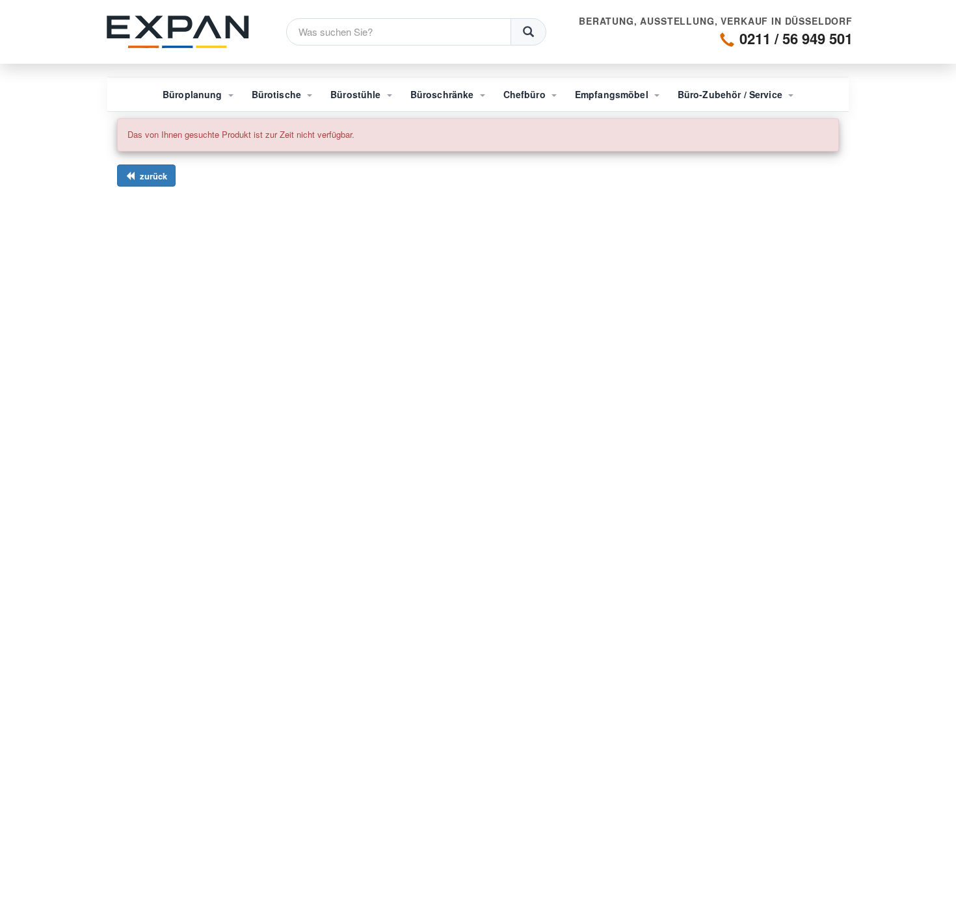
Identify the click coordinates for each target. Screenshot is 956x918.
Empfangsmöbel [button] (613, 94)
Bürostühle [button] (357, 94)
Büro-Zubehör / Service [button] (731, 94)
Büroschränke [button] (443, 94)
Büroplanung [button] (194, 94)
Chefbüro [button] (525, 94)
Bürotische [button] (278, 94)
